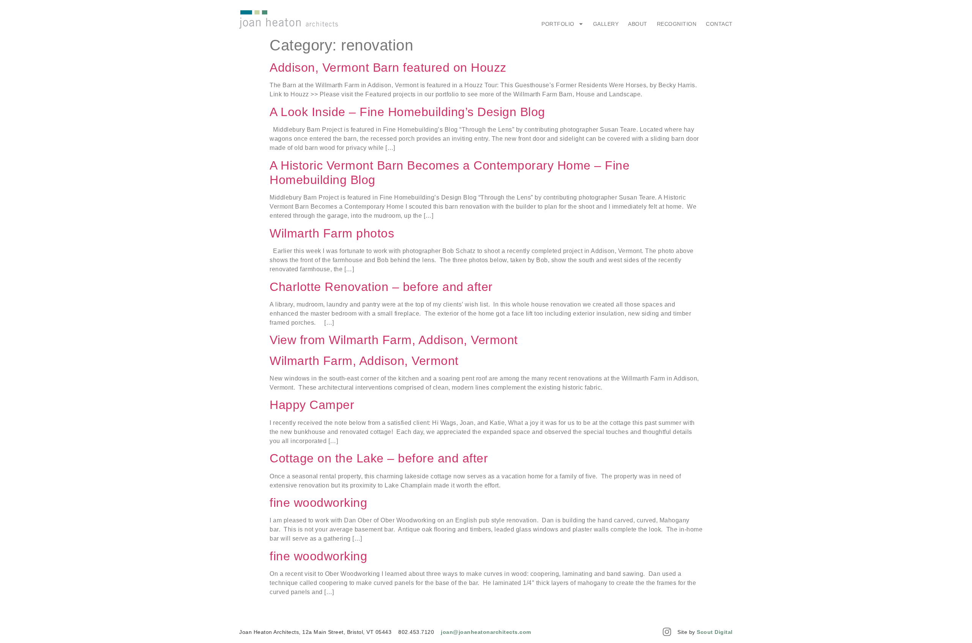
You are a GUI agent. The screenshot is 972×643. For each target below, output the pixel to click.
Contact (719, 24)
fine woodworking (318, 502)
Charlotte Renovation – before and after (381, 287)
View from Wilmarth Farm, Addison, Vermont (394, 340)
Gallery (606, 24)
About (637, 24)
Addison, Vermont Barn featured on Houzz (388, 67)
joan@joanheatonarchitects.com (486, 632)
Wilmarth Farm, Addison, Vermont (364, 361)
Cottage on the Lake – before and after (379, 458)
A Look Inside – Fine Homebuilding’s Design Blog (407, 112)
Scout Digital (715, 632)
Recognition (677, 24)
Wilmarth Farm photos (332, 233)
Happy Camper (312, 405)
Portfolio (557, 24)
